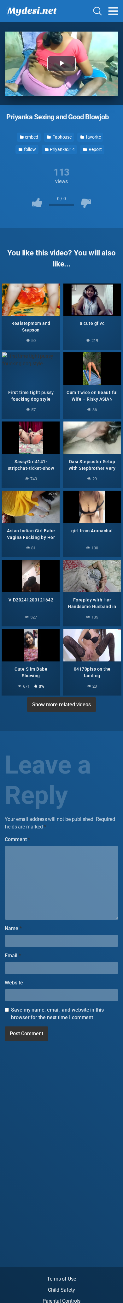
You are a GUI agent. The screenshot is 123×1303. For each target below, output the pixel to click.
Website (14, 983)
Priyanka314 (61, 149)
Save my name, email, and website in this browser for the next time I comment (57, 1013)
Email (12, 956)
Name (13, 928)
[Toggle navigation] (113, 11)
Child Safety (61, 1290)
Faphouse (61, 137)
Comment (17, 839)
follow (29, 149)
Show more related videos (61, 705)
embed (31, 137)
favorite (93, 137)
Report (95, 149)
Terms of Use (61, 1279)
